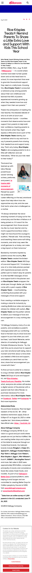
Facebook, (7, 398)
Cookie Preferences (15, 561)
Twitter (14, 398)
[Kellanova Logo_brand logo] (15, 2)
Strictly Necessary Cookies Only (16, 565)
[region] (16, 549)
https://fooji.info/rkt (22, 423)
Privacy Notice (11, 558)
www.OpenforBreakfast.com (14, 491)
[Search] (29, 3)
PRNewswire (6, 71)
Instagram (25, 398)
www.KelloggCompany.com (15, 488)
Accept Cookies (16, 570)
